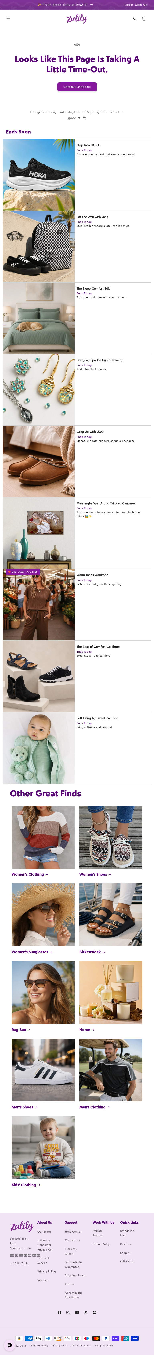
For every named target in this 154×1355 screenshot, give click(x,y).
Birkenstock (90, 952)
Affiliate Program (98, 1233)
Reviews (125, 1244)
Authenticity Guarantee (73, 1264)
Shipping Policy (75, 1275)
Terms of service (81, 1345)
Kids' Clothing (24, 1185)
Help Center (73, 1231)
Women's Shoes (93, 874)
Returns (70, 1284)
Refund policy (39, 1345)
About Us (44, 1222)
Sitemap (42, 1280)
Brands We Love (127, 1233)
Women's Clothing (28, 874)
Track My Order (71, 1251)
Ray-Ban (19, 1029)
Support (71, 1222)
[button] (8, 18)
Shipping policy (104, 1345)
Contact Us (72, 1240)
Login (129, 5)
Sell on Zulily (101, 1244)
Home (84, 1029)
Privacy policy (60, 1345)
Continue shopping (77, 87)
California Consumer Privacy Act (45, 1245)
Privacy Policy (46, 1271)
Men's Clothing (92, 1107)
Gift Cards (127, 1261)
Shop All (125, 1252)
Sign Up (141, 5)
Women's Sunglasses (30, 952)
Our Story (44, 1231)
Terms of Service (43, 1260)
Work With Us (103, 1222)
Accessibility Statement (73, 1295)
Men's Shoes (22, 1107)
